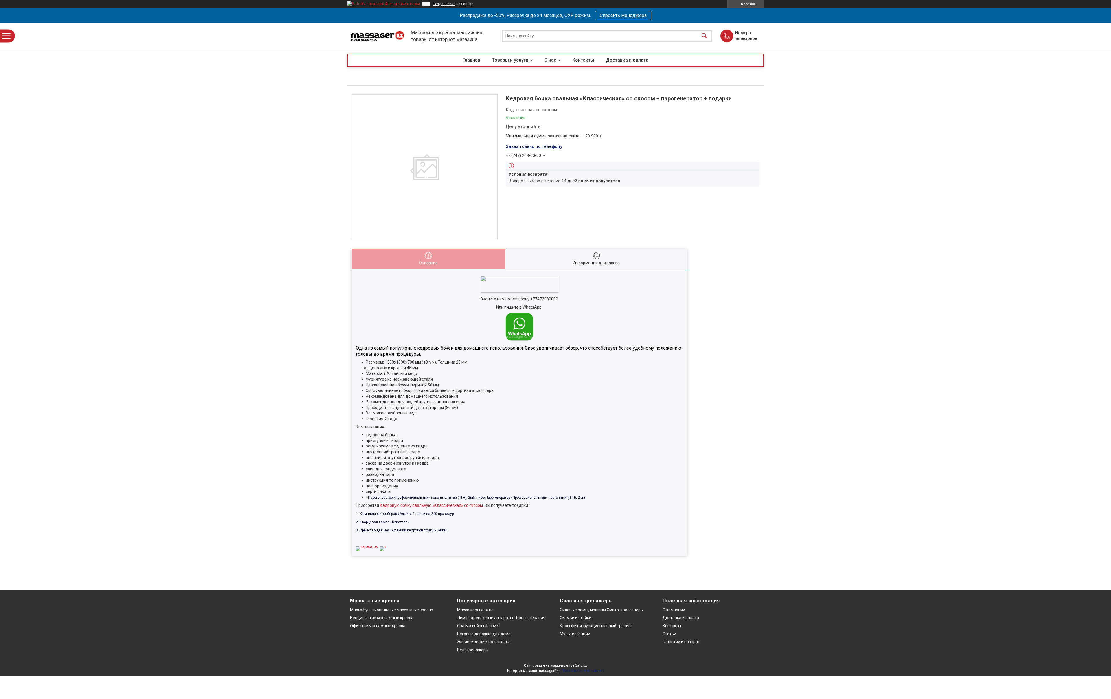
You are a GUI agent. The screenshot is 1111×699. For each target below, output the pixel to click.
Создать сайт (444, 4)
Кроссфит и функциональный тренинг (596, 625)
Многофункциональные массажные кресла (391, 610)
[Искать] (704, 36)
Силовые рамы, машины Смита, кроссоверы (601, 610)
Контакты (583, 60)
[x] (383, 546)
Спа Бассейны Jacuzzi (478, 625)
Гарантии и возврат (681, 641)
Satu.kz (581, 665)
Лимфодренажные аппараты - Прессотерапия (501, 617)
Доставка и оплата (627, 60)
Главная (471, 60)
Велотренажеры (473, 649)
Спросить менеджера (623, 15)
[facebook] (367, 546)
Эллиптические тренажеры (483, 641)
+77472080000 (544, 299)
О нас (550, 60)
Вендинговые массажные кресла (381, 617)
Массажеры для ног (476, 610)
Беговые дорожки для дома (484, 634)
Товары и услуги (510, 60)
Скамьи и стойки (575, 617)
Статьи (669, 634)
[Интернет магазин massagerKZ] (377, 36)
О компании (674, 610)
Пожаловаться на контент (582, 671)
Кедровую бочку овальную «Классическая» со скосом (431, 505)
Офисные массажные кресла (377, 625)
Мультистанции (575, 634)
